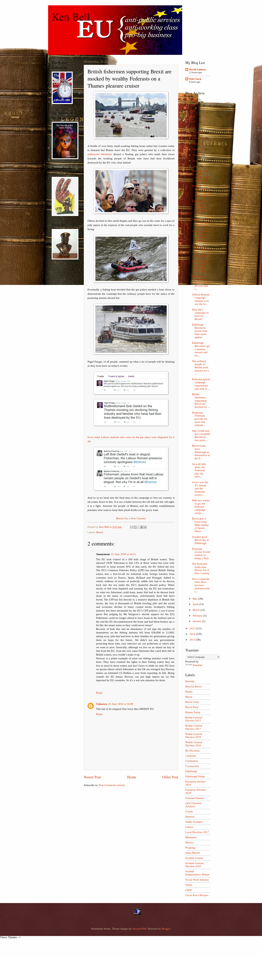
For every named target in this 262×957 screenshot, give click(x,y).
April (196, 604)
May (195, 598)
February (198, 615)
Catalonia (190, 755)
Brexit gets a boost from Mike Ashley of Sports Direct (200, 525)
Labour (189, 827)
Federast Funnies (194, 798)
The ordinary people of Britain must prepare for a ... (200, 367)
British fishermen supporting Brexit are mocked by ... (201, 400)
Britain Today (193, 712)
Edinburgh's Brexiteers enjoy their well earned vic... (199, 207)
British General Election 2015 (193, 719)
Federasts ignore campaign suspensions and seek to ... (201, 384)
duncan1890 (139, 928)
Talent (188, 884)
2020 (192, 105)
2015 (192, 628)
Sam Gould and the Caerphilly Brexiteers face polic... (201, 435)
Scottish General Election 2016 (194, 865)
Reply (99, 692)
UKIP (188, 890)
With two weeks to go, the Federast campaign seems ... (201, 506)
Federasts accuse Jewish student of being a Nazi (201, 553)
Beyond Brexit (193, 686)
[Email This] (131, 527)
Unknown (101, 704)
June (196, 166)
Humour (190, 816)
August (197, 155)
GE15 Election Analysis (193, 805)
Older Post (170, 777)
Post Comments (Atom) (112, 785)
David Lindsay (197, 69)
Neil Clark (195, 78)
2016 (192, 127)
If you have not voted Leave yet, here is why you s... (200, 236)
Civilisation (191, 761)
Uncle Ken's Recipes (196, 895)
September (199, 149)
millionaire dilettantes (100, 154)
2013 (192, 639)
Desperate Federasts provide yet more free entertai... (199, 419)
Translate (197, 665)
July (195, 160)
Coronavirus (192, 766)
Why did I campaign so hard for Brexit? (200, 314)
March (197, 609)
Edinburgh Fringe (195, 776)
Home (131, 777)
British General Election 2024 (193, 744)
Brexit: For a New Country (131, 518)
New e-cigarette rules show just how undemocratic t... (201, 585)
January (197, 621)
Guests (189, 811)
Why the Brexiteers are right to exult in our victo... (201, 190)
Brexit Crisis (192, 702)
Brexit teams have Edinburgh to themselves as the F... (201, 452)
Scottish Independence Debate (197, 873)
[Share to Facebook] (142, 527)
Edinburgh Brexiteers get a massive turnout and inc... (201, 349)
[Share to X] (138, 527)
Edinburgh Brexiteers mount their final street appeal (199, 331)
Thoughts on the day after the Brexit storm (201, 222)
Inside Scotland (193, 821)
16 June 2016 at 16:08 (120, 704)
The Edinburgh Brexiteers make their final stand (200, 266)
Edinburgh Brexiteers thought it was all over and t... (201, 282)
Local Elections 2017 (197, 832)
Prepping (190, 847)
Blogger (166, 928)
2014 (192, 634)
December (199, 132)
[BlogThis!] (135, 527)
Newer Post (92, 777)
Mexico (189, 842)
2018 (192, 116)
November (199, 138)
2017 (192, 122)
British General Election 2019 (193, 736)
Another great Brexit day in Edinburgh (200, 540)
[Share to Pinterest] (145, 527)
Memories (190, 837)
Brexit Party (192, 707)
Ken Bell (71, 16)
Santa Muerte (192, 852)
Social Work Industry (197, 879)
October (197, 143)
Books (188, 691)
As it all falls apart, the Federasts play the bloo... (199, 470)
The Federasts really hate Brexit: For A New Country (201, 568)
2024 (192, 99)
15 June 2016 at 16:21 (123, 554)
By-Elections (192, 750)
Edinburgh (191, 771)
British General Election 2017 (193, 727)
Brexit (99, 532)
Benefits (189, 681)
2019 (192, 110)
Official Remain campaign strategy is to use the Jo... (201, 299)
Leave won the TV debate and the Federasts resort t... (200, 488)
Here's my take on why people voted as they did (200, 176)
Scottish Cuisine (194, 858)
